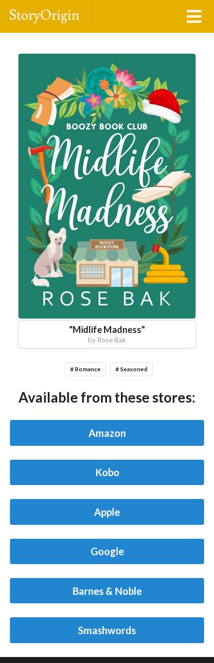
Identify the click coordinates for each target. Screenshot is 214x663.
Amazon (107, 433)
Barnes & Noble (107, 591)
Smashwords (107, 630)
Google (107, 551)
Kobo (107, 472)
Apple (107, 512)
